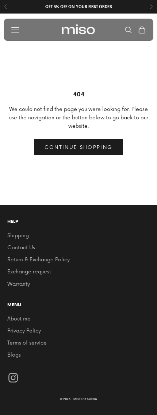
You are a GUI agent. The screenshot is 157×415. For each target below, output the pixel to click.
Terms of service (27, 342)
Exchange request (29, 271)
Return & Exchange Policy (38, 259)
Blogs (14, 354)
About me (19, 318)
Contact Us (21, 247)
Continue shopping (79, 146)
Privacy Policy (24, 330)
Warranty (18, 284)
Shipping (18, 235)
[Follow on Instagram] (13, 378)
